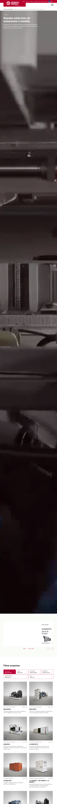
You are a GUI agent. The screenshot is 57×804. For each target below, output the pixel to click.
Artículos (27, 1)
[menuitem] (24, 1)
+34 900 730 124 (37, 1)
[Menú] (52, 5)
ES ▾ (52, 1)
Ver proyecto (46, 643)
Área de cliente (44, 1)
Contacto (31, 1)
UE (49, 1)
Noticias (23, 1)
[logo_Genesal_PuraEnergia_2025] (14, 3)
